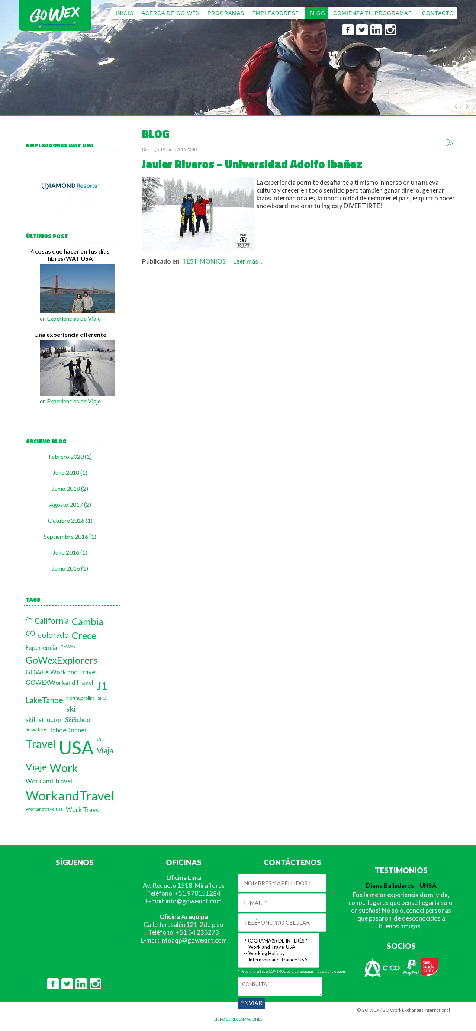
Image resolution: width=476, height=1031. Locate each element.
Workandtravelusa (44, 809)
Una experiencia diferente (70, 334)
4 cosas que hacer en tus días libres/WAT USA (70, 255)
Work (64, 767)
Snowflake (36, 729)
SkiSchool (78, 720)
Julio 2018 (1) (70, 472)
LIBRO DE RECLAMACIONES (238, 1019)
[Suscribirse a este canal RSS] (450, 142)
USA (76, 747)
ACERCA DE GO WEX (171, 13)
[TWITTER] (362, 33)
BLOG (317, 13)
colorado (53, 634)
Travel (41, 743)
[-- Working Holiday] (279, 953)
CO (30, 633)
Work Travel (83, 809)
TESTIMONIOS (204, 261)
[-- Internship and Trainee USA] (279, 960)
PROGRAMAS (226, 13)
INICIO (125, 13)
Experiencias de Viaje (74, 318)
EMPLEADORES (273, 13)
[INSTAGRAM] (390, 33)
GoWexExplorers (61, 660)
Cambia (87, 621)
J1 (101, 685)
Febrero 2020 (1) (70, 456)
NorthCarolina (80, 698)
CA (29, 618)
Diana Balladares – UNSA (401, 885)
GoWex (67, 647)
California (52, 620)
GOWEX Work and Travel (61, 672)
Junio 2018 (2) (70, 488)
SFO (102, 698)
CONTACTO (438, 13)
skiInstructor (44, 720)
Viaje (36, 766)
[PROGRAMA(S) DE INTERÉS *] (279, 941)
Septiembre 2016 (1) (70, 536)
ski (71, 708)
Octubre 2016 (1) (70, 520)
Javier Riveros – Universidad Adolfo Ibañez (252, 164)
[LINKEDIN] (376, 33)
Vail (100, 739)
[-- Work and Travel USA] (279, 947)
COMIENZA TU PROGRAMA (370, 13)
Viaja (105, 750)
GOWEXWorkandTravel (59, 682)
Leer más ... (248, 261)
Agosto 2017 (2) (70, 504)
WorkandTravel (70, 795)
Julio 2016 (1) (70, 552)
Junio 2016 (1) (70, 568)
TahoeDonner (68, 730)
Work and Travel (49, 781)
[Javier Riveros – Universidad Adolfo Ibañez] (198, 249)
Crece (84, 635)
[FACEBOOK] (348, 33)
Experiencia (41, 647)
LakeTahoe (44, 700)
